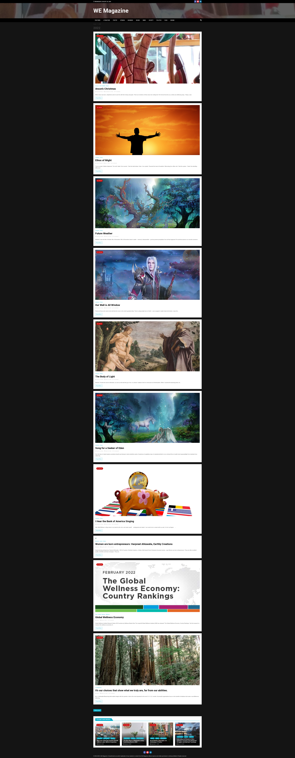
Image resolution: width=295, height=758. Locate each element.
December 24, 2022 (109, 91)
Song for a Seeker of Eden (109, 448)
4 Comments (116, 451)
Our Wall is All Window (107, 305)
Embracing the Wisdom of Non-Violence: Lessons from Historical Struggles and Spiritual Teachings (186, 740)
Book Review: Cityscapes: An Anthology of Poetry (158, 741)
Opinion (122, 20)
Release (103, 614)
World (107, 85)
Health (99, 614)
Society (151, 20)
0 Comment (117, 91)
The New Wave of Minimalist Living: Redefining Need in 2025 (133, 741)
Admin (97, 547)
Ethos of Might (103, 160)
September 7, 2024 (155, 744)
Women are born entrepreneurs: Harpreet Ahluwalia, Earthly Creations (134, 544)
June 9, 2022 (108, 524)
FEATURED (97, 20)
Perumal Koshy (99, 91)
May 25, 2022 (104, 547)
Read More (99, 98)
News (144, 20)
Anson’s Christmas (105, 88)
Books (138, 20)
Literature (106, 20)
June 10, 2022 (108, 236)
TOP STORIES (102, 85)
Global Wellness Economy (109, 617)
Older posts (97, 710)
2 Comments (115, 524)
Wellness (108, 614)
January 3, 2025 (127, 744)
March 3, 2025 (101, 744)
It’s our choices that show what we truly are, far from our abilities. (131, 690)
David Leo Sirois (100, 236)
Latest (101, 541)
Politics (158, 20)
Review (172, 20)
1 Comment (116, 236)
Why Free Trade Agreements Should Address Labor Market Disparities (107, 741)
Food (165, 20)
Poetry (115, 20)
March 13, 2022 (104, 693)
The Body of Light (105, 376)
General (97, 85)
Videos (104, 541)
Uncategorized (98, 687)
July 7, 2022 (107, 163)
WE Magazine (111, 10)
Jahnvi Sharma (99, 163)
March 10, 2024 (180, 744)
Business (130, 20)
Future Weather (103, 233)
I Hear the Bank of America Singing (114, 521)
